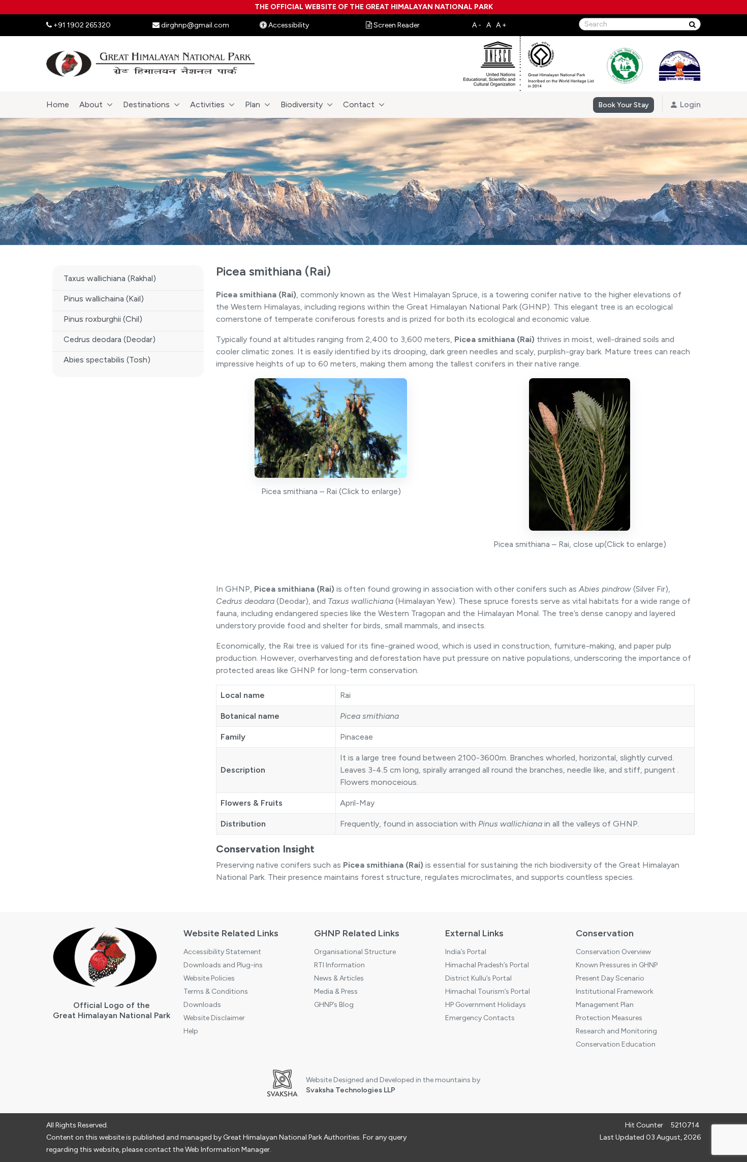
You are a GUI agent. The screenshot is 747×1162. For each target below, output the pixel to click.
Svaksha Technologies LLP (350, 1090)
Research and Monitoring (616, 1031)
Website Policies (209, 978)
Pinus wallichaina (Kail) (104, 298)
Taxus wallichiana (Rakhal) (110, 278)
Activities (207, 104)
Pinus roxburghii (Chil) (103, 319)
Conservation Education (616, 1044)
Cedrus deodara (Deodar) (109, 339)
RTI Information (339, 965)
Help (190, 1031)
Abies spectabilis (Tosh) (107, 359)
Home (57, 104)
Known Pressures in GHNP (617, 965)
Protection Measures (609, 1018)
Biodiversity (302, 104)
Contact (359, 104)
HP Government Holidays (485, 1004)
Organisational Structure (355, 951)
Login (689, 104)
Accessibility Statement (222, 951)
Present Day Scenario (610, 978)
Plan (252, 104)
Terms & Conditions (215, 991)
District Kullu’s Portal (478, 978)
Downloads (202, 1004)
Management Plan (605, 1004)
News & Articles (339, 978)
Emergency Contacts (480, 1018)
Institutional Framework (614, 991)
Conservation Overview (613, 951)
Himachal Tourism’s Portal (487, 991)
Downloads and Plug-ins (223, 965)
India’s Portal (465, 951)
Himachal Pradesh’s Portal (487, 965)
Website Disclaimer (214, 1018)
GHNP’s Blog (334, 1004)
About (91, 104)
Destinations (146, 104)
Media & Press (336, 991)
